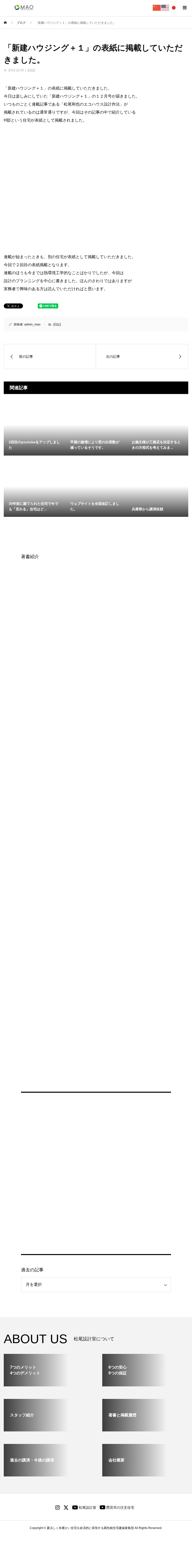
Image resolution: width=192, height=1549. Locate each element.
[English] (165, 7)
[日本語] (174, 7)
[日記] (31, 70)
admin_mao (32, 324)
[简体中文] (157, 7)
